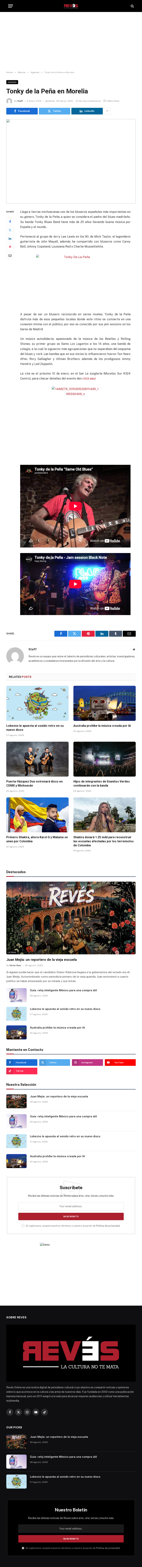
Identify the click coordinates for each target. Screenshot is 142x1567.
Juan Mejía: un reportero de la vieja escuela (41, 959)
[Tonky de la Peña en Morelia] (71, 161)
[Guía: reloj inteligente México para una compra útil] (16, 995)
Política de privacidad (108, 1225)
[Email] (10, 255)
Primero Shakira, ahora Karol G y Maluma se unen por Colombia (37, 839)
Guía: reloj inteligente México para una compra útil (63, 990)
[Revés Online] (71, 6)
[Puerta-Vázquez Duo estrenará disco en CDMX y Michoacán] (37, 759)
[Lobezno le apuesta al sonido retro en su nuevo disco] (37, 703)
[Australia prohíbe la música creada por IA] (104, 703)
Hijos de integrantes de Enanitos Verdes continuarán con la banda (101, 783)
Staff (20, 101)
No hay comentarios (90, 101)
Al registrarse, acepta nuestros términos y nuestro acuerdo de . (72, 1225)
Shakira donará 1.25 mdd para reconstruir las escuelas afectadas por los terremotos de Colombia (103, 841)
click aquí (89, 378)
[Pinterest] (10, 246)
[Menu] (10, 6)
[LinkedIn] (10, 238)
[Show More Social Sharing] (107, 111)
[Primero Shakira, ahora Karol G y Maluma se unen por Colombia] (37, 815)
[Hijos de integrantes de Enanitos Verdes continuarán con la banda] (104, 759)
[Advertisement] (71, 41)
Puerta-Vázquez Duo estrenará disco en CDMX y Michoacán (34, 783)
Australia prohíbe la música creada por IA (102, 725)
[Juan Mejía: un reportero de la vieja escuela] (71, 918)
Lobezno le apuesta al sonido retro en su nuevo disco (35, 728)
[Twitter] (10, 230)
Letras (12, 952)
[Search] (132, 6)
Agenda (12, 82)
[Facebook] (10, 221)
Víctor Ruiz (15, 965)
